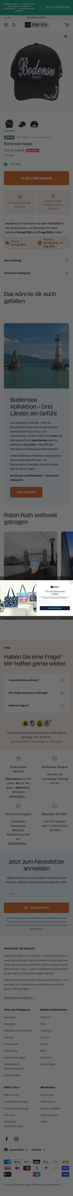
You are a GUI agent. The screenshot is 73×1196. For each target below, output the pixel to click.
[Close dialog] (70, 582)
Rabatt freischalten (55, 608)
